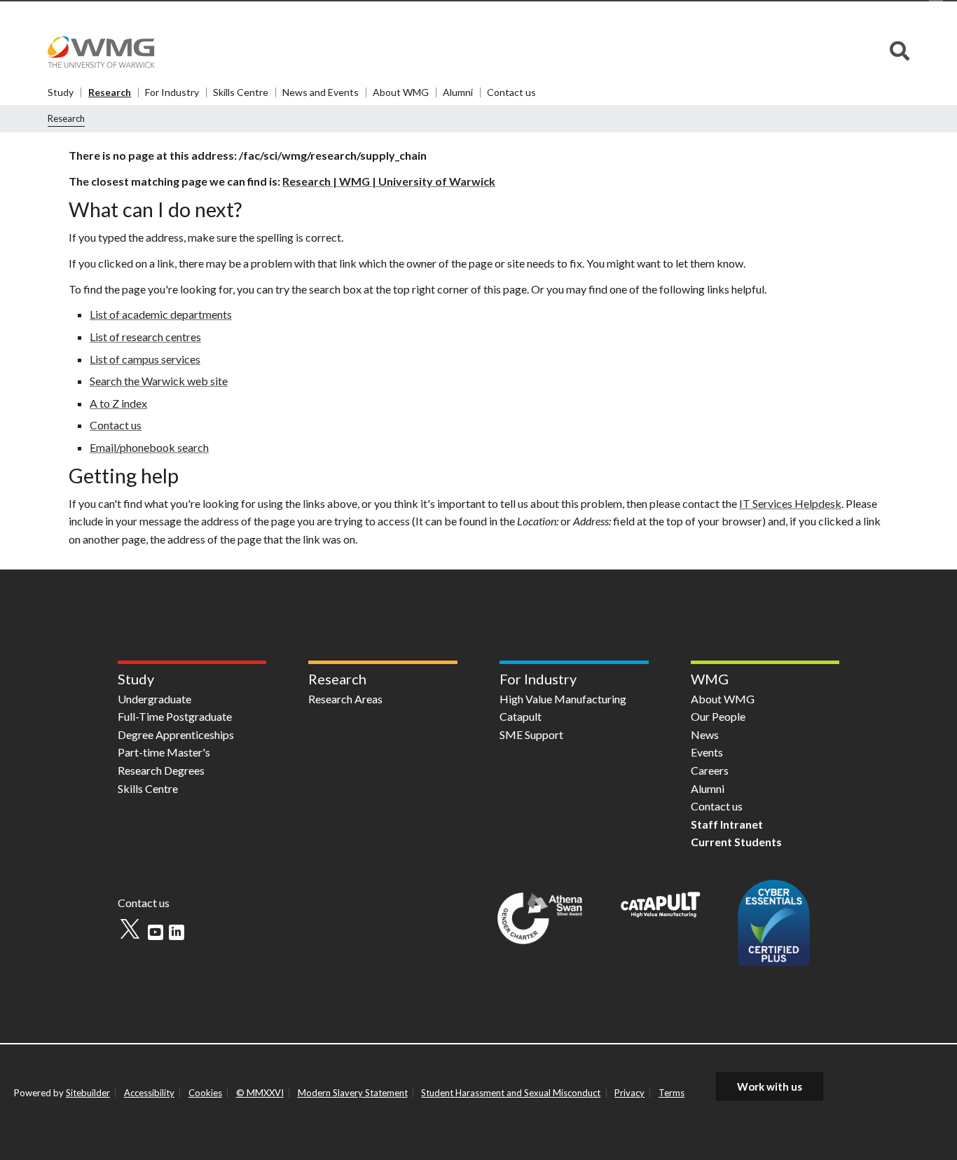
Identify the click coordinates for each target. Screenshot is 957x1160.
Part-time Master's (164, 752)
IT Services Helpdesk (790, 503)
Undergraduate (154, 698)
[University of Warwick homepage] (105, 48)
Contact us (511, 92)
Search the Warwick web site (159, 380)
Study (61, 92)
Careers (710, 770)
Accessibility (149, 1092)
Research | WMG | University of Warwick (388, 181)
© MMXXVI (260, 1092)
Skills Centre (240, 92)
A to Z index (118, 403)
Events (707, 752)
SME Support (531, 734)
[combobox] (899, 51)
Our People (718, 716)
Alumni (458, 92)
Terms (671, 1092)
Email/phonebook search (149, 447)
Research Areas (345, 698)
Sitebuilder (88, 1092)
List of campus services (145, 359)
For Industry (172, 92)
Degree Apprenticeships (176, 734)
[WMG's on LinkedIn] (176, 932)
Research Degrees (161, 770)
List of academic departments (161, 314)
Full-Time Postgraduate (175, 716)
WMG (710, 678)
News (705, 734)
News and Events (320, 92)
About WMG (401, 92)
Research (109, 92)
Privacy (629, 1092)
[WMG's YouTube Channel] (155, 932)
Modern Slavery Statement (353, 1092)
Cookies (205, 1092)
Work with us (769, 1086)
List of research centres (145, 336)
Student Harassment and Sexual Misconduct (510, 1092)
